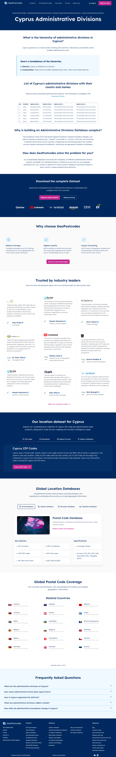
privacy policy (61, 755)
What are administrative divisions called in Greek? (27, 703)
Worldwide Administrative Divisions (39, 13)
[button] (58, 686)
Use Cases (58, 3)
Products (33, 3)
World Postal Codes (19, 13)
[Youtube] (95, 755)
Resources (76, 3)
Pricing (67, 3)
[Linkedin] (98, 755)
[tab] (27, 439)
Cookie (54, 755)
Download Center (57, 96)
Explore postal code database (63, 529)
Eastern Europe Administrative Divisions (66, 13)
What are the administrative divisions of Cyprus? (26, 686)
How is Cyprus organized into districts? (21, 697)
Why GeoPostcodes (45, 3)
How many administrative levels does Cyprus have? (27, 692)
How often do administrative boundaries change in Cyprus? (31, 708)
